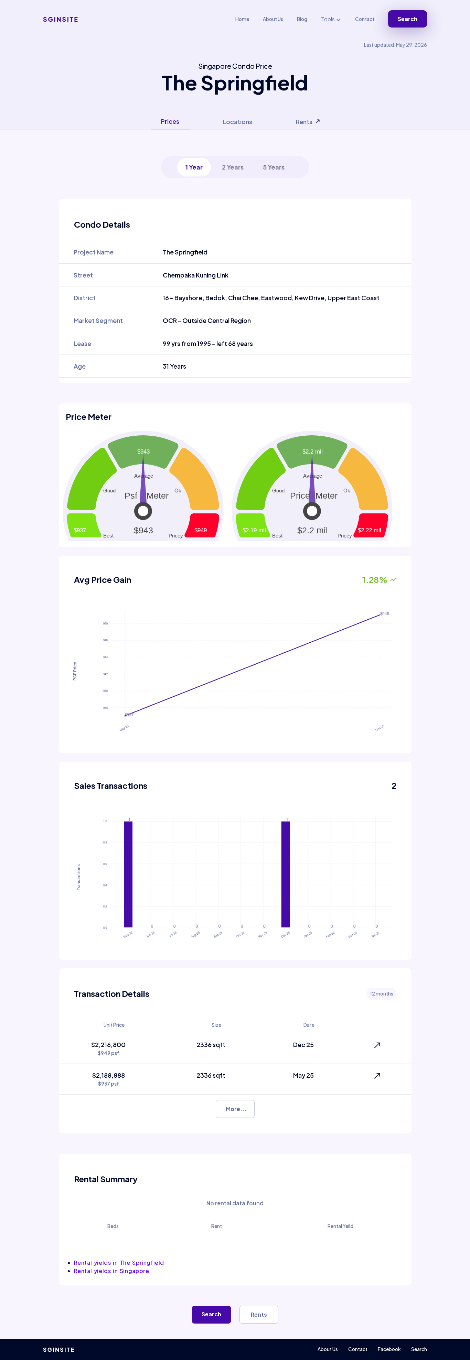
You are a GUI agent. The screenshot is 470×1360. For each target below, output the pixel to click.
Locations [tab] (237, 122)
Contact (364, 19)
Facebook (389, 1349)
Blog (302, 19)
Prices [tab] (170, 121)
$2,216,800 (108, 1048)
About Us (273, 19)
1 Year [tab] (194, 167)
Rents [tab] (304, 122)
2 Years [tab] (233, 167)
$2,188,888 (108, 1079)
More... (236, 1108)
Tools (328, 19)
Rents (259, 1314)
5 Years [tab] (274, 167)
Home (242, 19)
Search (407, 18)
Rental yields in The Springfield (119, 1262)
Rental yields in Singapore (111, 1270)
